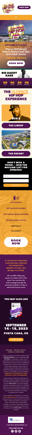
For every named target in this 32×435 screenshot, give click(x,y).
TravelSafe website (10, 397)
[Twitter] (16, 431)
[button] (16, 17)
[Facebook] (19, 431)
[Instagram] (12, 431)
